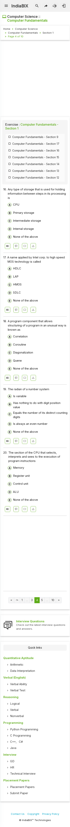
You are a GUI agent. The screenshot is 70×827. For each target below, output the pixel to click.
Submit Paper (19, 793)
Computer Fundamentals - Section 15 (35, 157)
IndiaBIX (19, 5)
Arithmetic (16, 664)
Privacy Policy (50, 813)
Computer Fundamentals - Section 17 (35, 143)
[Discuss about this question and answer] (16, 246)
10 (53, 600)
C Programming (20, 735)
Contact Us (17, 813)
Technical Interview (23, 773)
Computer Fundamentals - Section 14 (35, 164)
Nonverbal (17, 716)
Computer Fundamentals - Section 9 (35, 137)
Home (6, 28)
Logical (15, 703)
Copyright (33, 813)
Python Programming (24, 729)
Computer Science (26, 28)
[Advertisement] (35, 79)
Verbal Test (17, 690)
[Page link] (11, 600)
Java (13, 748)
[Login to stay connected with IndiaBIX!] (63, 6)
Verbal (14, 710)
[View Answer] (7, 246)
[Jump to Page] (17, 600)
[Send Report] (33, 246)
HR (12, 767)
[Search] (37, 6)
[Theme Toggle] (55, 6)
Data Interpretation (22, 671)
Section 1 (48, 32)
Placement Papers (22, 787)
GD (12, 761)
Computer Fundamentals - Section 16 (35, 150)
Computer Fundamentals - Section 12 (35, 177)
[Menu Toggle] (6, 6)
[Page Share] (46, 6)
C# (21, 742)
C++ (13, 742)
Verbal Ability (18, 684)
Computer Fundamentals (23, 32)
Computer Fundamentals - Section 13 (35, 170)
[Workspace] (24, 246)
